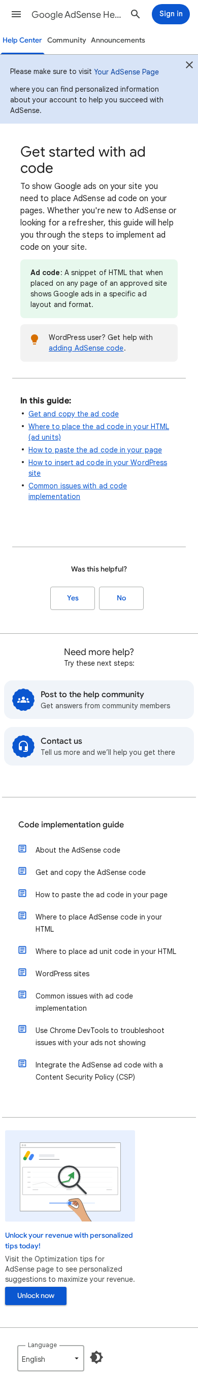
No (121, 598)
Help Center (22, 40)
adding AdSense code (86, 348)
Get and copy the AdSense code (91, 872)
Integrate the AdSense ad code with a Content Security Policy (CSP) (99, 1071)
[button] (16, 14)
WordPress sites (62, 973)
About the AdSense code (78, 850)
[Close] (189, 66)
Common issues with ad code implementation (84, 1002)
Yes (73, 598)
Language (42, 1345)
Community (66, 40)
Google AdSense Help (76, 14)
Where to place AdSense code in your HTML (99, 923)
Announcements (118, 40)
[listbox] (50, 1358)
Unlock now (35, 1295)
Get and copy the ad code (73, 413)
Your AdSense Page (126, 71)
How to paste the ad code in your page (95, 449)
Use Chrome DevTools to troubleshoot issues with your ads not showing (100, 1036)
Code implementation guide (71, 825)
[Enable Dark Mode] (96, 1357)
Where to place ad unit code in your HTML (106, 951)
